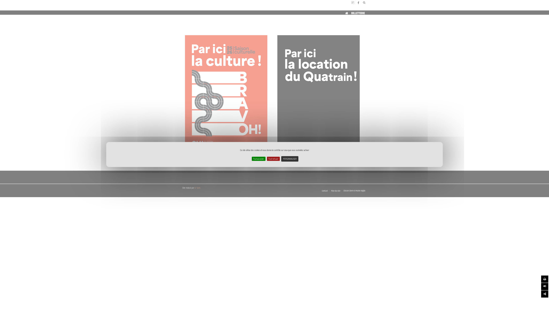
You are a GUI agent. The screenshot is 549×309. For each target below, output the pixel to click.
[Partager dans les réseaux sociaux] (544, 294)
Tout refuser (273, 159)
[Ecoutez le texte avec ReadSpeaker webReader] (544, 286)
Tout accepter (258, 159)
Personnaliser (290, 159)
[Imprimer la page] (544, 279)
